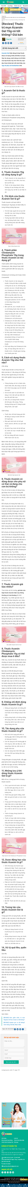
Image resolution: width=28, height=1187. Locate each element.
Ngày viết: (8, 1028)
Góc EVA (3, 6)
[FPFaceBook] (2, 1173)
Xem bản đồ (7, 1161)
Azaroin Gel (5, 53)
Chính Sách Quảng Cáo (7, 1142)
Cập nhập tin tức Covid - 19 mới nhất (11, 1157)
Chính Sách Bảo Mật (19, 1140)
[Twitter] (6, 43)
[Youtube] (10, 1173)
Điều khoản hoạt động (7, 1140)
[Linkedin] (11, 43)
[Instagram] (8, 1173)
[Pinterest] (8, 43)
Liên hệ (16, 1138)
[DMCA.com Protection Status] (24, 1179)
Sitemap (16, 1142)
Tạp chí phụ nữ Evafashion (10, 65)
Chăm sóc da (17, 6)
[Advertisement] (14, 1085)
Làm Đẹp (10, 6)
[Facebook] (3, 43)
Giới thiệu (4, 1138)
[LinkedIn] (5, 1173)
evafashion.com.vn (5, 1179)
